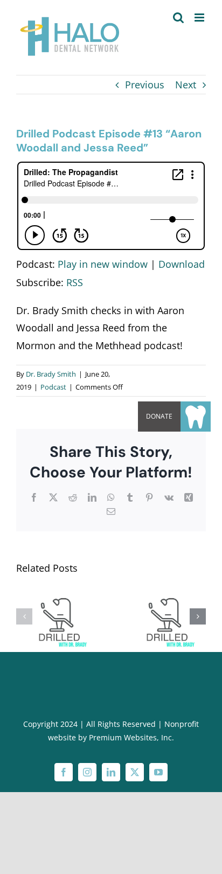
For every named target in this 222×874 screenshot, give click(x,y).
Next (185, 84)
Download (181, 264)
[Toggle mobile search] (178, 17)
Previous (144, 84)
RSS (74, 282)
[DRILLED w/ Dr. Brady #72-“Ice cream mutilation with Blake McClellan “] (165, 591)
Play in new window (103, 264)
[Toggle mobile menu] (200, 17)
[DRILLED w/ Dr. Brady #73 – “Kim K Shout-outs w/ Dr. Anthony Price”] (57, 591)
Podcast (53, 387)
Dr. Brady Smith (51, 374)
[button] (24, 616)
